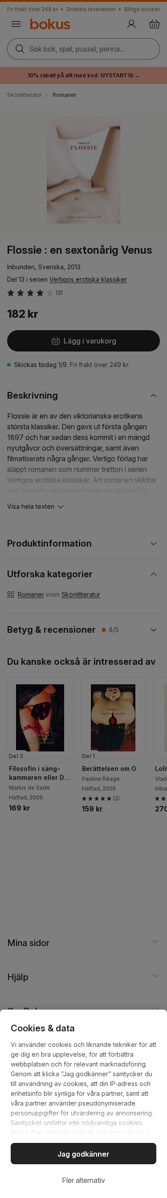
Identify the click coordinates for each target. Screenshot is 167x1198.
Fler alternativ (83, 1180)
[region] (83, 1104)
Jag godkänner (83, 1154)
